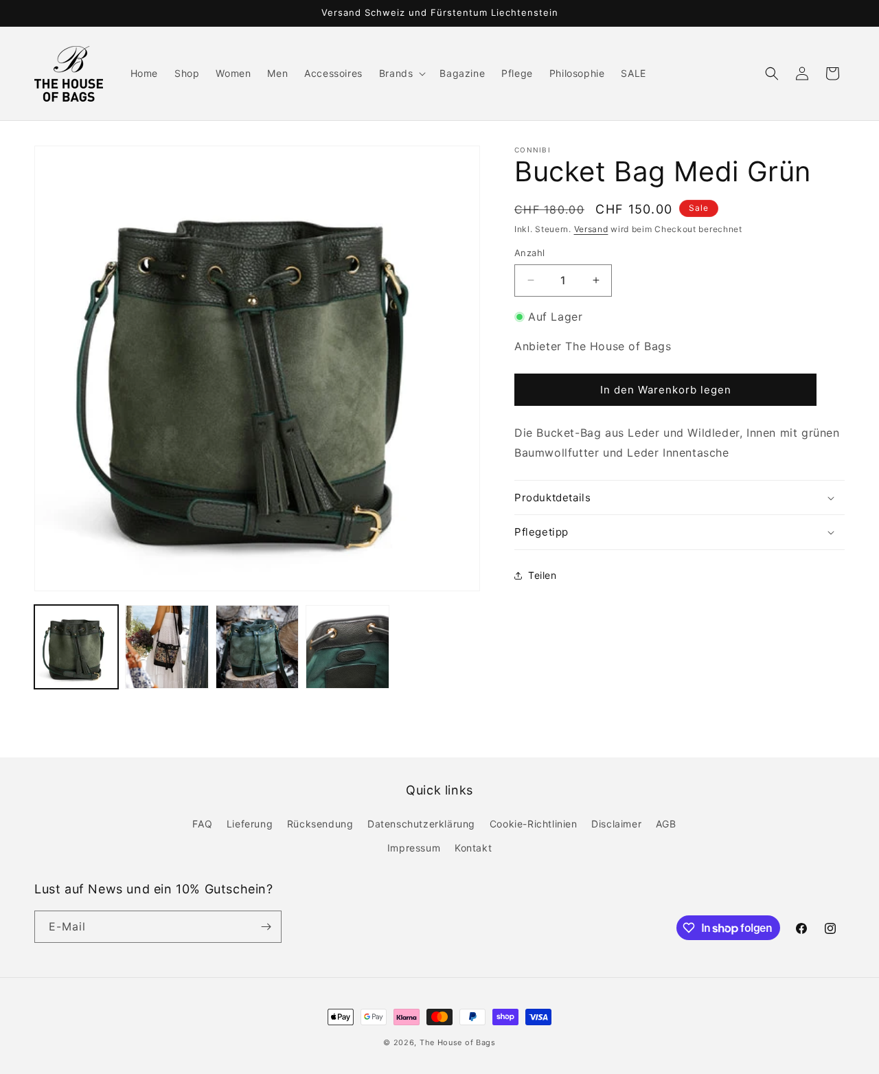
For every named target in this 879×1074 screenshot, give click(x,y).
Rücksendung (320, 824)
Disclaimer (616, 824)
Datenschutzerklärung (421, 824)
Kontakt (473, 848)
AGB (666, 824)
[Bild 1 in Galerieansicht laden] (76, 647)
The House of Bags (458, 1042)
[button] (401, 73)
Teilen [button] (542, 575)
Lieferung (250, 824)
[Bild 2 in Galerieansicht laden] (167, 647)
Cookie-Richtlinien (534, 824)
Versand (591, 229)
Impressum (413, 848)
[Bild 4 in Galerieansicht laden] (347, 647)
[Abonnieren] (266, 927)
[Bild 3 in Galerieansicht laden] (257, 647)
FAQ (202, 824)
